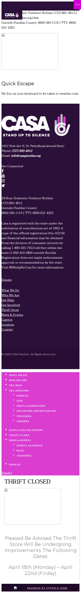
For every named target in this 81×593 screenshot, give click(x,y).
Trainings (24, 416)
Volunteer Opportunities (36, 411)
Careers (23, 421)
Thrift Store (19, 435)
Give (20, 400)
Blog (20, 450)
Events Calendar (30, 445)
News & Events (20, 440)
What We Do (18, 375)
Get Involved (19, 390)
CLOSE (77, 4)
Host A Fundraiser (31, 405)
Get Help (15, 385)
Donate (22, 395)
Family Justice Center (26, 430)
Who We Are (18, 380)
